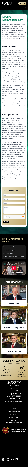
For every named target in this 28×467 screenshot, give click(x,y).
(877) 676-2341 (16, 396)
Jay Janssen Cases (8, 253)
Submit (6, 221)
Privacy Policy (14, 464)
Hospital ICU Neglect (9, 250)
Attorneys (14, 414)
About (14, 408)
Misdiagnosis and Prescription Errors (13, 256)
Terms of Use (5, 464)
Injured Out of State (14, 423)
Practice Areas (14, 411)
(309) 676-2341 (22, 3)
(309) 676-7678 (15, 398)
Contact (14, 420)
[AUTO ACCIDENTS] (6, 369)
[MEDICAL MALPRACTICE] (21, 369)
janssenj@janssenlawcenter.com (14, 401)
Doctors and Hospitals (9, 247)
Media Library (14, 417)
